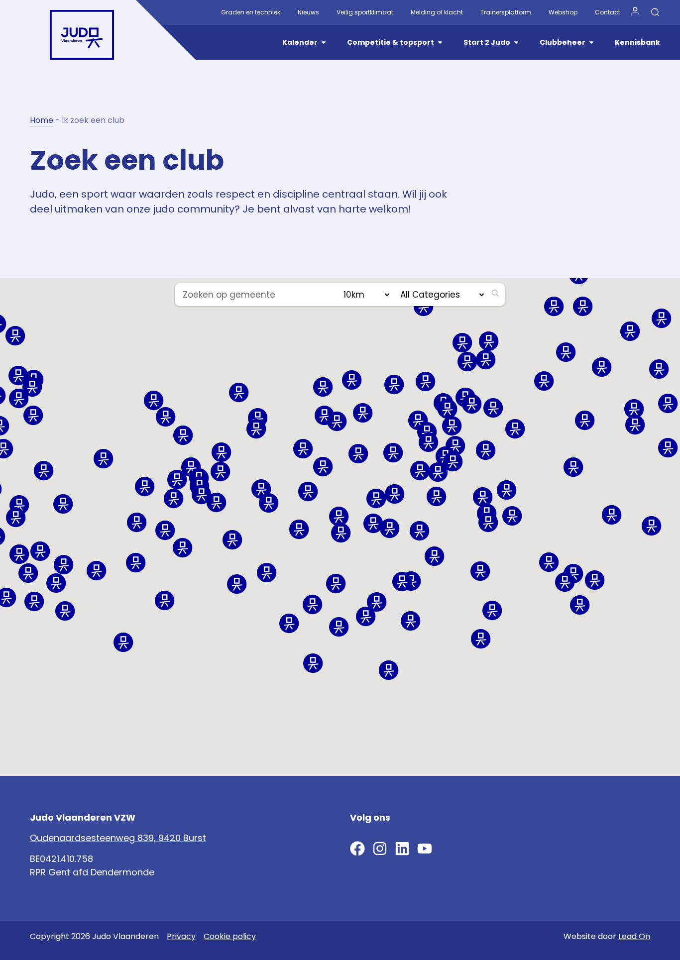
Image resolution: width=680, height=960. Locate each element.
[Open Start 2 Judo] (516, 42)
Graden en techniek (250, 12)
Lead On (634, 936)
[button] (429, 442)
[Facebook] (357, 848)
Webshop (563, 12)
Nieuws (308, 12)
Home (41, 120)
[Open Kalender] (323, 42)
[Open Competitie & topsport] (440, 42)
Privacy (181, 936)
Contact (607, 12)
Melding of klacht (437, 12)
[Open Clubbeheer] (591, 42)
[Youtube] (424, 848)
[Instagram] (379, 848)
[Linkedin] (402, 848)
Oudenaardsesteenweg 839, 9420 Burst (118, 838)
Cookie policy (230, 936)
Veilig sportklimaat (365, 12)
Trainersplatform (505, 12)
